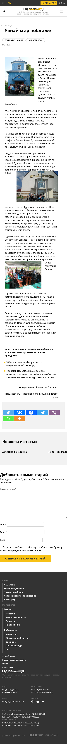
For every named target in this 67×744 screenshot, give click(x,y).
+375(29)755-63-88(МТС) (42, 692)
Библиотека (10, 630)
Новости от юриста (16, 617)
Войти (62, 3)
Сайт (2, 539)
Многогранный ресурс (17, 638)
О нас (5, 663)
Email (3, 532)
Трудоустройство (13, 592)
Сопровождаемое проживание (20, 596)
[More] (19, 418)
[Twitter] (8, 412)
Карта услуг (49, 3)
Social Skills (12, 634)
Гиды (5, 580)
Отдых (7, 44)
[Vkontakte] (19, 412)
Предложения (13, 624)
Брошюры (11, 642)
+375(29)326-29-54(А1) (41, 689)
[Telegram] (42, 412)
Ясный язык (8, 656)
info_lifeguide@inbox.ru (13, 701)
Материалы (8, 605)
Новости (10, 613)
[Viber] (54, 412)
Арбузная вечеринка (14, 451)
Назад (8, 25)
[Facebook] (31, 412)
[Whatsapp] (8, 418)
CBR (8, 649)
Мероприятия (35, 40)
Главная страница (14, 40)
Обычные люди (14, 645)
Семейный (9, 584)
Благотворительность (14, 660)
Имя (3, 524)
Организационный (14, 588)
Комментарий (8, 489)
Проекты (10, 621)
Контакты (7, 667)
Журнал (8, 609)
